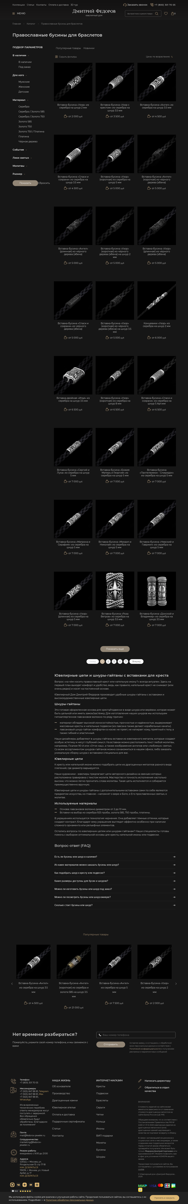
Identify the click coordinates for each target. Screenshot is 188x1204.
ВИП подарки (104, 1135)
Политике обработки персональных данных (69, 1200)
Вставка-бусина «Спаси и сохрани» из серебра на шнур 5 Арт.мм (156, 401)
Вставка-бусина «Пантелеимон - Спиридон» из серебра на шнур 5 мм (157, 473)
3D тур (74, 5)
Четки (100, 1114)
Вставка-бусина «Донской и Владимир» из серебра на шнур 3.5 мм (157, 616)
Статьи (30, 5)
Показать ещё (115, 649)
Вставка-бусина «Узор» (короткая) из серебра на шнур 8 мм (115, 401)
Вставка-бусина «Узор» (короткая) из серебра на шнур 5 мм (115, 179)
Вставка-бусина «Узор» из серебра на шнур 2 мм (73, 106)
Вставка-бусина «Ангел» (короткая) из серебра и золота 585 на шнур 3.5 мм (74, 990)
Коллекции (18, 5)
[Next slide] (176, 984)
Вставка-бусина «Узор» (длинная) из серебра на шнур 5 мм (73, 616)
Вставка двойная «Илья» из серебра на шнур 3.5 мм (73, 399)
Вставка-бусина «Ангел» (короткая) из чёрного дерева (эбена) (157, 179)
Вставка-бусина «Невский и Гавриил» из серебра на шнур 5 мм (157, 544)
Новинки (88, 48)
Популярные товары (68, 48)
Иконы (100, 1128)
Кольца (100, 1121)
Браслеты (102, 1100)
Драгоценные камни (65, 1100)
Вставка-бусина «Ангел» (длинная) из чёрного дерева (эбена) (73, 251)
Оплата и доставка (58, 5)
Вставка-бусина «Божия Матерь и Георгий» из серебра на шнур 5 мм (115, 473)
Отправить (111, 1044)
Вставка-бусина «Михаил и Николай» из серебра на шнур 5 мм (115, 544)
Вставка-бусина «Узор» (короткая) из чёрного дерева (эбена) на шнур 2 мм (114, 253)
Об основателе (61, 1086)
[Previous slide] (12, 984)
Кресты (100, 1086)
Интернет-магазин (109, 1080)
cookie (141, 1169)
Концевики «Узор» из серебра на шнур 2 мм (157, 325)
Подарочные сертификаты (68, 1121)
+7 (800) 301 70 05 (165, 5)
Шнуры (100, 1156)
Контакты (41, 5)
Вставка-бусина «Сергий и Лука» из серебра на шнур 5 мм (73, 473)
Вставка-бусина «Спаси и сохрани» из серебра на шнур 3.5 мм (73, 179)
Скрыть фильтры (68, 56)
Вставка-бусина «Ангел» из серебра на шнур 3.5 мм (156, 106)
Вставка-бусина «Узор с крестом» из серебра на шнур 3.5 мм (115, 107)
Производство (61, 1093)
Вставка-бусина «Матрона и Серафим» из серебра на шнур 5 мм (73, 544)
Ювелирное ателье (64, 1107)
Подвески (102, 1093)
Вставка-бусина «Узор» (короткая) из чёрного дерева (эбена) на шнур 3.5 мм (115, 327)
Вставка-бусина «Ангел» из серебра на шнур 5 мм (114, 987)
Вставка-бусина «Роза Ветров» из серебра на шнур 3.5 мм (115, 616)
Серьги (100, 1107)
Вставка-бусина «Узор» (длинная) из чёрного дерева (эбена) (157, 251)
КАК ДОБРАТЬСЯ (29, 1167)
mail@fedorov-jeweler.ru (32, 1135)
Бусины (101, 1149)
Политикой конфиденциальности (145, 1049)
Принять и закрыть (164, 1198)
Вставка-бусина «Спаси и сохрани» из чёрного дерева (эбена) (73, 326)
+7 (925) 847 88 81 (29, 1091)
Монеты (101, 1142)
